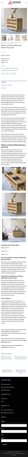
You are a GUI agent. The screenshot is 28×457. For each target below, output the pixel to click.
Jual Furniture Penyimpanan (14, 42)
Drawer (10, 70)
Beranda (3, 42)
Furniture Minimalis (15, 453)
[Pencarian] (26, 2)
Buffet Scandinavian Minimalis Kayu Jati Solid (7, 371)
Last (2, 434)
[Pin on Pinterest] (13, 74)
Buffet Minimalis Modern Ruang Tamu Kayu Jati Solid (21, 372)
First (2, 428)
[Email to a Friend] (10, 74)
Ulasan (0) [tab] (3, 88)
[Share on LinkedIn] (15, 74)
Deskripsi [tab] (3, 82)
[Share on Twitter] (7, 74)
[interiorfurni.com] (14, 2)
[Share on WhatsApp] (2, 74)
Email (2, 438)
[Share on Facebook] (5, 74)
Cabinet (7, 70)
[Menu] (2, 2)
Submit (5, 444)
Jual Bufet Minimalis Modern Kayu (13, 43)
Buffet (4, 70)
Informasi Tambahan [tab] (6, 85)
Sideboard (15, 70)
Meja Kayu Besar (7, 453)
